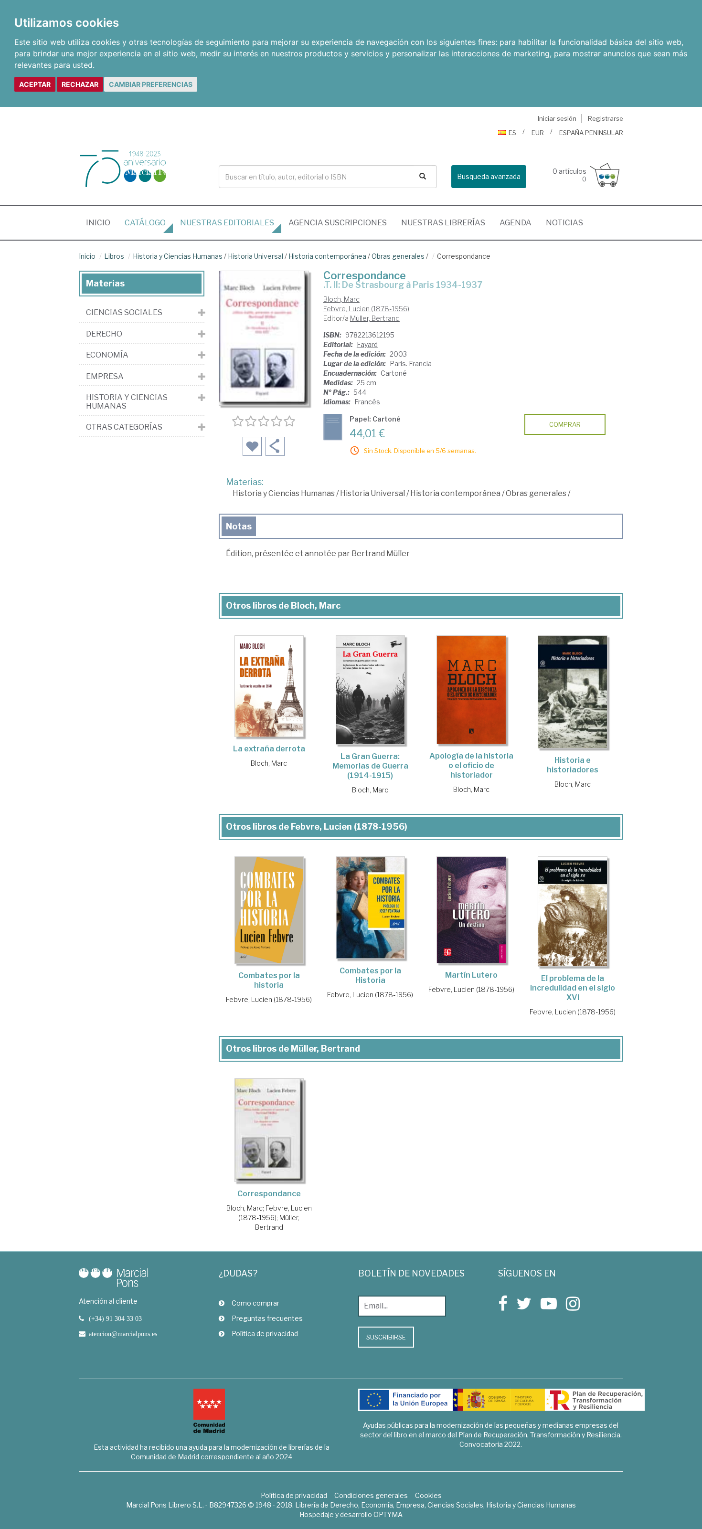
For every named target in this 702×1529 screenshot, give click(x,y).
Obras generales (398, 256)
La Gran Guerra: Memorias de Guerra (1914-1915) (370, 766)
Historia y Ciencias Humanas (178, 256)
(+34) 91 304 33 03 (115, 1318)
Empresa (105, 376)
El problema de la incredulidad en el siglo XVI (572, 988)
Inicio (101, 222)
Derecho (104, 334)
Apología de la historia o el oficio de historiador (471, 765)
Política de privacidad (265, 1333)
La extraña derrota (269, 748)
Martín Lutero (471, 975)
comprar (565, 424)
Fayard (367, 344)
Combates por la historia (269, 980)
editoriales (227, 222)
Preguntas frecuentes (267, 1318)
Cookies (428, 1495)
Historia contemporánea (327, 256)
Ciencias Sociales (124, 312)
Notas (239, 526)
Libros (114, 256)
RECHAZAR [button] (80, 84)
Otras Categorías (124, 427)
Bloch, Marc (341, 299)
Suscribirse (386, 1337)
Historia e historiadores (572, 765)
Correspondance (269, 1193)
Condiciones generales (371, 1495)
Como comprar (255, 1303)
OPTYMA (388, 1514)
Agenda (516, 222)
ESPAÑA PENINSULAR (591, 133)
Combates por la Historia (370, 975)
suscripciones (337, 222)
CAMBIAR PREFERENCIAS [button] (150, 84)
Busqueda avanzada (489, 176)
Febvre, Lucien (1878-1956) (366, 309)
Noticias (564, 222)
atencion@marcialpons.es (123, 1333)
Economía (107, 355)
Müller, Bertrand (375, 318)
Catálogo (145, 222)
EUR (538, 133)
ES (512, 133)
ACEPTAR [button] (35, 84)
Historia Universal (255, 256)
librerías (443, 222)
